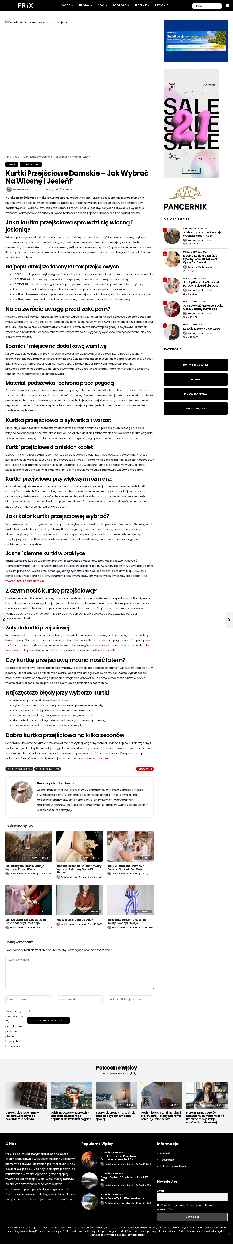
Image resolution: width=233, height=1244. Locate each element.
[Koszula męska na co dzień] (79, 900)
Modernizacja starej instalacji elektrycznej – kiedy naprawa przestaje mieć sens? (161, 1116)
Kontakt (165, 1153)
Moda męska (198, 325)
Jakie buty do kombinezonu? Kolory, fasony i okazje (126, 921)
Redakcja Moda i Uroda (26, 189)
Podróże (119, 5)
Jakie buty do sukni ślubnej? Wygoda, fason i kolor (24, 867)
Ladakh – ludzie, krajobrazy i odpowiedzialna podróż (119, 1157)
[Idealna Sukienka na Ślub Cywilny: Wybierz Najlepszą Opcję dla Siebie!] (79, 846)
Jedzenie (140, 5)
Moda (66, 5)
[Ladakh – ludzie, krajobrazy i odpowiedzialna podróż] (89, 1159)
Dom (100, 5)
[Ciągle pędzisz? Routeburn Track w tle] (89, 1180)
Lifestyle (161, 5)
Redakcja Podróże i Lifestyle (119, 1164)
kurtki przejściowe (48, 769)
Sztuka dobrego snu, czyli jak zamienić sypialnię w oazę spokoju (115, 1116)
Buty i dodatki (191, 229)
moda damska (99, 758)
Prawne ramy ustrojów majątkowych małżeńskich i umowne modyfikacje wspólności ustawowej (205, 1117)
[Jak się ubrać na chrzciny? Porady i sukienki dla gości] (130, 846)
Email (160, 1191)
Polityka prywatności (173, 1166)
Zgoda (105, 1239)
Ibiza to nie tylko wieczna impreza (124, 1198)
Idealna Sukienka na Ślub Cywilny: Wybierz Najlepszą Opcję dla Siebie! (79, 869)
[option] (26, 1102)
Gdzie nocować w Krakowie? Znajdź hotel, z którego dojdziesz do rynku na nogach (71, 1116)
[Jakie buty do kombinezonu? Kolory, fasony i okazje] (130, 900)
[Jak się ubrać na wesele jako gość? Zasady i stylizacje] (28, 900)
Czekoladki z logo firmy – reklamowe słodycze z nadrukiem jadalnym (22, 1116)
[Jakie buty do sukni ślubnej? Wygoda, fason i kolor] (28, 846)
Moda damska (31, 164)
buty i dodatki (105, 650)
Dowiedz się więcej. (122, 1239)
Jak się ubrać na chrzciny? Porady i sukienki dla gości (125, 867)
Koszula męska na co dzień (74, 920)
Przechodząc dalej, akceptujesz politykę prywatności (184, 1207)
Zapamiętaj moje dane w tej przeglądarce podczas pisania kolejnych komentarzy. (14, 1028)
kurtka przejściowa (20, 769)
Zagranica (117, 1152)
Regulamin (167, 1160)
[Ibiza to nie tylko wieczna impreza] (89, 1201)
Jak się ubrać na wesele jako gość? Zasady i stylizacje (25, 921)
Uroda (84, 5)
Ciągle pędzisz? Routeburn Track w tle (124, 1178)
